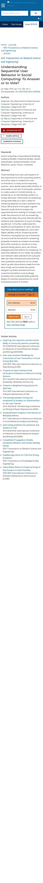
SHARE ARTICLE (12, 136)
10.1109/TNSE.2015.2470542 (27, 91)
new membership (16, 324)
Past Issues (16, 24)
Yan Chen (5, 109)
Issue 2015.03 (31, 24)
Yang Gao (5, 101)
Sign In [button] (31, 294)
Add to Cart (14, 317)
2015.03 (6, 53)
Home (5, 24)
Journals (12, 44)
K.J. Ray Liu (5, 118)
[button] (39, 18)
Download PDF (14, 130)
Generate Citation (12, 141)
